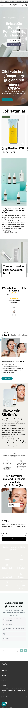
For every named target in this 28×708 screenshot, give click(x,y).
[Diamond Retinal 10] (10, 347)
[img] (14, 293)
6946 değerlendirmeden (14, 295)
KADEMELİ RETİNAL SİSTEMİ (14, 47)
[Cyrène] (14, 5)
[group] (14, 1)
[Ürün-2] (14, 501)
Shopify (10, 707)
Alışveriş (3, 675)
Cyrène (6, 707)
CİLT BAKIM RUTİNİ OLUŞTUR (14, 43)
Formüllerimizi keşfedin (9, 446)
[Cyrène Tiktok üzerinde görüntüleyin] (6, 703)
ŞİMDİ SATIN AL (7, 99)
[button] (22, 5)
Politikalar (4, 670)
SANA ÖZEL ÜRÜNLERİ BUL (9, 232)
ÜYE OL (14, 539)
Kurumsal (4, 680)
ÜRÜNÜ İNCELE (7, 378)
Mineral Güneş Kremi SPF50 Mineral (12, 149)
